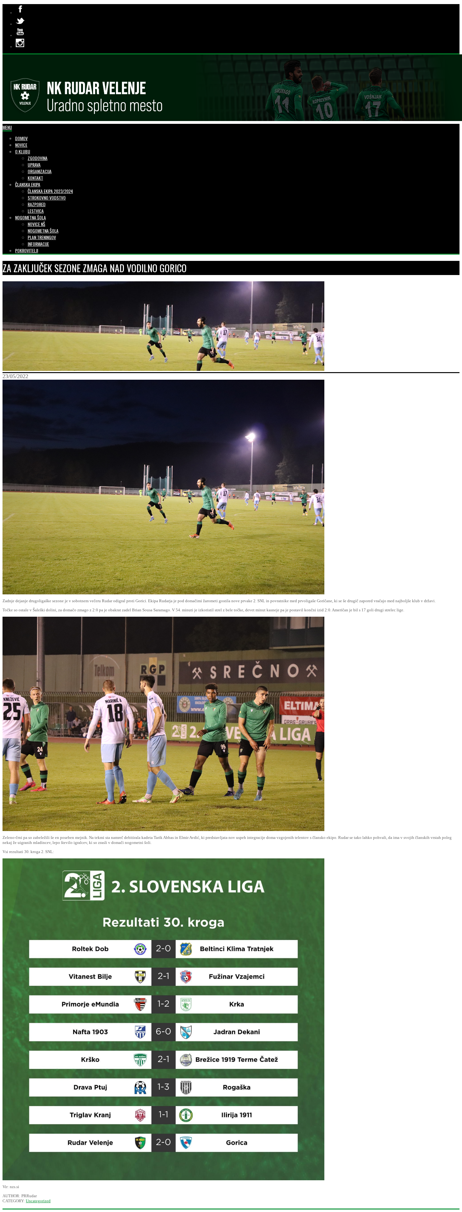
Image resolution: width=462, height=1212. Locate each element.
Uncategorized (38, 1200)
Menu (7, 127)
